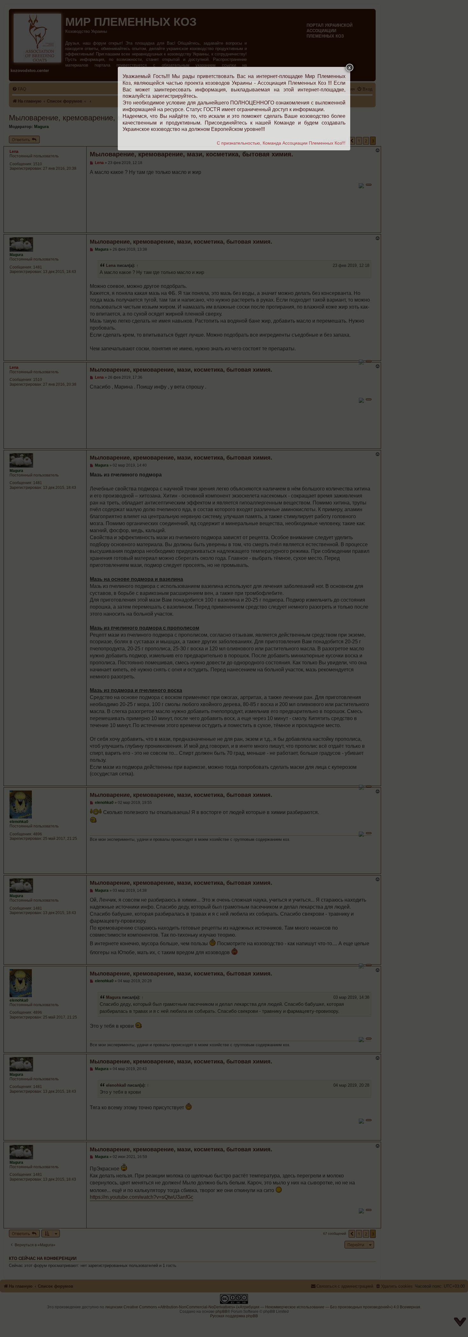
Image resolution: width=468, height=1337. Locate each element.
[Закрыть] (349, 67)
